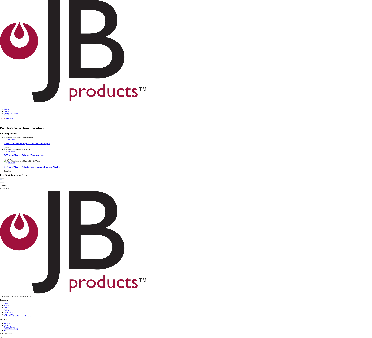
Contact (6, 115)
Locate (6, 309)
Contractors (7, 325)
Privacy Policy (8, 314)
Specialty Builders (9, 327)
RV (5, 330)
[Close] (1, 337)
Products (6, 109)
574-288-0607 (7, 118)
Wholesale (7, 323)
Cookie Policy (8, 312)
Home (6, 108)
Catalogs (6, 111)
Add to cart (11, 139)
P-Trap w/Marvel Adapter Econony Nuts (24, 155)
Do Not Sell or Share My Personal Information (18, 316)
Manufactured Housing (11, 329)
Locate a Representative (11, 113)
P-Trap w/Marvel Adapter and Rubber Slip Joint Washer (32, 167)
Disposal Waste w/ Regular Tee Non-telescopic (27, 143)
